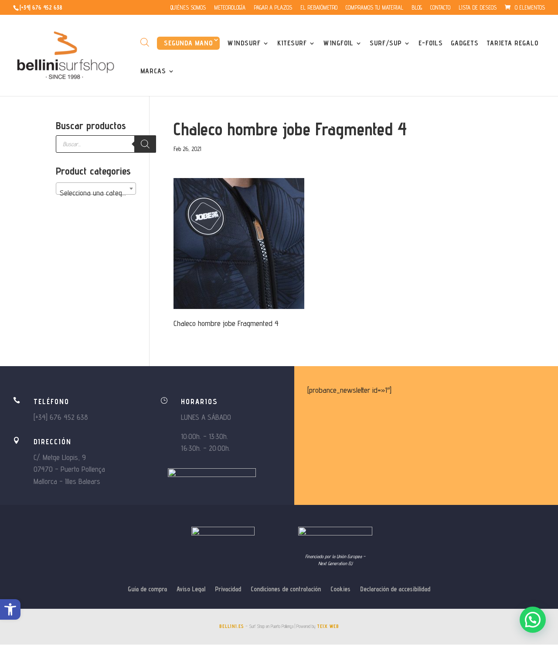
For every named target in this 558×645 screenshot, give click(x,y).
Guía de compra (147, 589)
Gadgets (465, 43)
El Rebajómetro (318, 8)
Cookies (340, 589)
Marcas (153, 71)
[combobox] (96, 188)
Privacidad (228, 589)
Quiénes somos (188, 8)
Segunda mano (188, 43)
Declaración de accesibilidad (395, 589)
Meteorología (229, 8)
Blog (417, 8)
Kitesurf (292, 43)
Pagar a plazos (273, 8)
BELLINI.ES (231, 626)
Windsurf (244, 43)
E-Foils (430, 43)
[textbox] (96, 193)
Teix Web (328, 626)
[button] (10, 609)
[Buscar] (145, 144)
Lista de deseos (478, 8)
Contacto (440, 8)
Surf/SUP (386, 43)
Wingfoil (338, 43)
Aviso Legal (191, 589)
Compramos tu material (374, 8)
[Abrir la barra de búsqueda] (144, 42)
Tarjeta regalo (512, 43)
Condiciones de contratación (286, 589)
